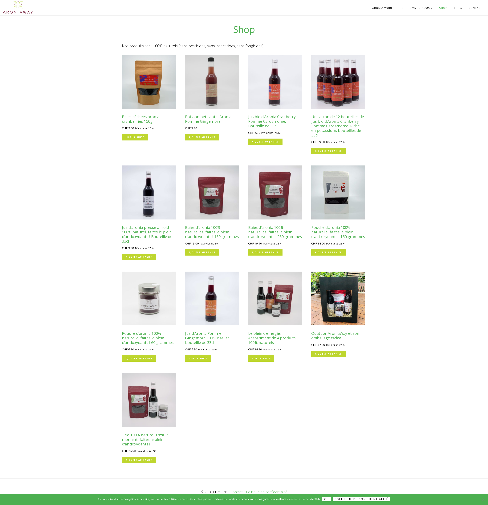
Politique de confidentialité (266, 492)
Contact (236, 492)
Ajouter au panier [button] (202, 137)
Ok (326, 499)
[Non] (483, 499)
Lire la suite (135, 137)
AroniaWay (22, 7)
